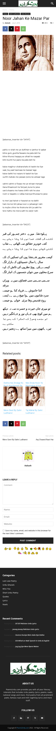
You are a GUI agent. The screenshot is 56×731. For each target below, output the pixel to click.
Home (5, 10)
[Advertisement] (28, 102)
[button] (4, 3)
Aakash (7, 23)
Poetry (12, 10)
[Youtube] (42, 718)
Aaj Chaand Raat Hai (44, 439)
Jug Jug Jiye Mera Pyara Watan (27, 646)
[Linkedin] (21, 718)
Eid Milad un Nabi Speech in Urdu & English (32, 641)
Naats (5, 604)
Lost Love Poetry (10, 581)
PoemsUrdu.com (23, 728)
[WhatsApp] (23, 28)
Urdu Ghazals (25, 14)
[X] (11, 28)
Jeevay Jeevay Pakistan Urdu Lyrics (26, 629)
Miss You (6, 589)
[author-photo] (28, 462)
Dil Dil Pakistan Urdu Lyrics (25, 623)
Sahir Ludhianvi (14, 14)
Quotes (6, 596)
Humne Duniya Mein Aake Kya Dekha (29, 635)
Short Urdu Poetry (10, 592)
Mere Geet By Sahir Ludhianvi (15, 439)
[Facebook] (5, 28)
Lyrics (5, 600)
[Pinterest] (17, 28)
